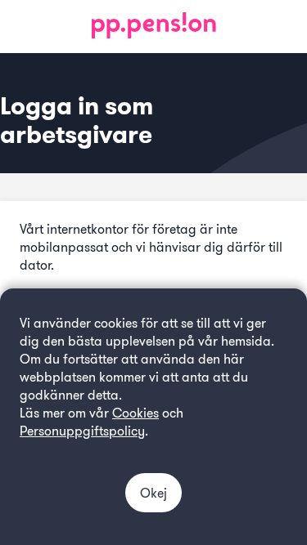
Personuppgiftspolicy (82, 431)
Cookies (135, 413)
